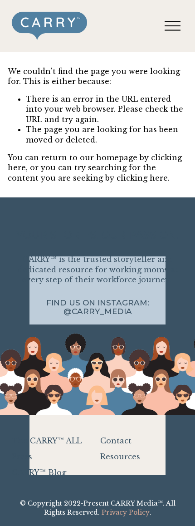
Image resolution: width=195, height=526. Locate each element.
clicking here (142, 177)
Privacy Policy (126, 512)
